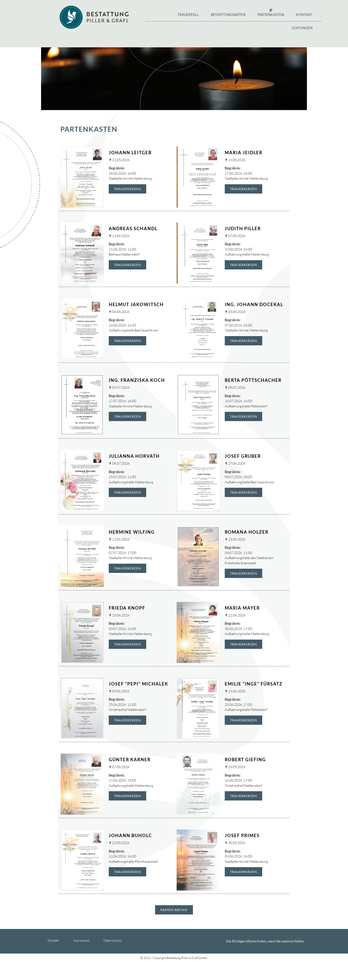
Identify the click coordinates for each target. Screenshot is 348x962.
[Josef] (82, 708)
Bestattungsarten (228, 14)
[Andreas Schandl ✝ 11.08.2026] (82, 252)
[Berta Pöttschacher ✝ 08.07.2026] (198, 404)
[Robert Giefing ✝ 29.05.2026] (198, 784)
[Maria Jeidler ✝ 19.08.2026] (198, 177)
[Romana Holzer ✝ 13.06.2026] (198, 556)
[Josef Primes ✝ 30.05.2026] (198, 859)
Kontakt (304, 14)
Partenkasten (271, 14)
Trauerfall (188, 14)
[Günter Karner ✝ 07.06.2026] (82, 784)
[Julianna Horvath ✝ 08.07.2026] (82, 480)
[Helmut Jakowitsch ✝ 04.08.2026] (82, 328)
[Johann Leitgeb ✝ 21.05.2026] (82, 177)
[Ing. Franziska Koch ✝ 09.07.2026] (82, 404)
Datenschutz (113, 940)
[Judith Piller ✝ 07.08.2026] (198, 252)
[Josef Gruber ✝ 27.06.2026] (198, 480)
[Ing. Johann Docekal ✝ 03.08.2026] (198, 328)
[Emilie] (198, 708)
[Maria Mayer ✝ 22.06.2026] (198, 632)
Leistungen (302, 28)
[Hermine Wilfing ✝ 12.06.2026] (82, 556)
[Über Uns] (94, 17)
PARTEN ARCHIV (174, 910)
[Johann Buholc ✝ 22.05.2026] (82, 859)
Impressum (81, 940)
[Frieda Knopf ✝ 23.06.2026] (82, 632)
